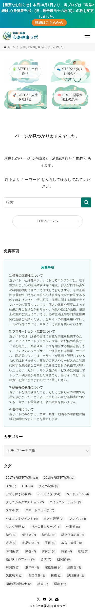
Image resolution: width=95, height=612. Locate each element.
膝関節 (74, 567)
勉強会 (29, 535)
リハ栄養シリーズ (45, 527)
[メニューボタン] (87, 35)
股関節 (64, 559)
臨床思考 (14, 575)
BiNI (11, 486)
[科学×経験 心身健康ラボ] (20, 35)
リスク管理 (16, 527)
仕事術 (73, 527)
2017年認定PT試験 (22, 477)
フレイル (77, 518)
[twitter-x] (38, 599)
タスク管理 (53, 518)
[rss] (50, 599)
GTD (27, 486)
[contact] (56, 599)
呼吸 (11, 543)
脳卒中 (32, 567)
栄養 (30, 551)
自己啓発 (36, 575)
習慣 (46, 559)
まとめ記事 (49, 486)
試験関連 (75, 575)
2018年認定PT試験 (59, 477)
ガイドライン (77, 494)
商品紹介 (30, 543)
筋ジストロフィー (20, 559)
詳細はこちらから (49, 23)
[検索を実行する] (86, 202)
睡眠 (83, 551)
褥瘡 (56, 575)
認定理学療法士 (19, 584)
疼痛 (66, 551)
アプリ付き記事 (19, 494)
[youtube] (44, 599)
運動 (60, 584)
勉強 (11, 535)
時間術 (13, 551)
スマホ (13, 510)
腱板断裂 (53, 567)
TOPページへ (47, 221)
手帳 (50, 543)
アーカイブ (48, 494)
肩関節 (13, 567)
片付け (48, 551)
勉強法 (48, 535)
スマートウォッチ (39, 510)
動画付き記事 (72, 535)
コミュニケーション (66, 502)
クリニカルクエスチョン (25, 502)
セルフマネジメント (22, 518)
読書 (42, 584)
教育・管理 (72, 543)
